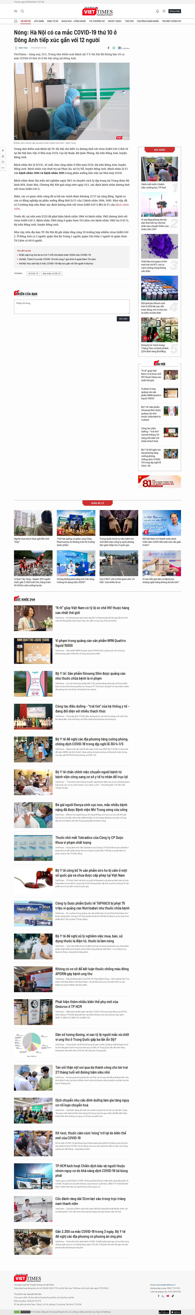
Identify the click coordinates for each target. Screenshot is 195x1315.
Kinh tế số (52, 21)
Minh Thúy (23, 48)
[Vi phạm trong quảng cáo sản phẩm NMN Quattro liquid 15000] (171, 393)
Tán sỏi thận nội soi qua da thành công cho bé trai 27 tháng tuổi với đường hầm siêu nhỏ (91, 1069)
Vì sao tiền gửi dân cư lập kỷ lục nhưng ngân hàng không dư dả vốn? (160, 581)
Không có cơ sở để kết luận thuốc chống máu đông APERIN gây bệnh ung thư (92, 971)
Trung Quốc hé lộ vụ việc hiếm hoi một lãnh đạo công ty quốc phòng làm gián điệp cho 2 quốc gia (117, 542)
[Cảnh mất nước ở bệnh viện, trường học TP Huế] (159, 169)
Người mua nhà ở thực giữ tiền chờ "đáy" (31, 540)
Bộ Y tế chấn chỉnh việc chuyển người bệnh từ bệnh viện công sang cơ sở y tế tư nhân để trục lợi (91, 774)
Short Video (114, 21)
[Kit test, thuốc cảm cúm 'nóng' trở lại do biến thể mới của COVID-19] (33, 1143)
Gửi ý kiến (123, 319)
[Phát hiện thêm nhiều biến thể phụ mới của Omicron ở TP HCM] (33, 1012)
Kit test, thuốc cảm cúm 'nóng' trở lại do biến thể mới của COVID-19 (90, 1135)
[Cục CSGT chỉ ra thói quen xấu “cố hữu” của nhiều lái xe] (119, 563)
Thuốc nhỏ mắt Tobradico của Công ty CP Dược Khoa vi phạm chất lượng (89, 840)
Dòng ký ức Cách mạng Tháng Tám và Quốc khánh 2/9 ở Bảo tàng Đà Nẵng (155, 348)
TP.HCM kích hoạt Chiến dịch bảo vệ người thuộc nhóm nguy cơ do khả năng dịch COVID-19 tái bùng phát (91, 1170)
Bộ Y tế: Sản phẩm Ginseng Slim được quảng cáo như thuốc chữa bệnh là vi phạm (151, 413)
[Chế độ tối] (164, 11)
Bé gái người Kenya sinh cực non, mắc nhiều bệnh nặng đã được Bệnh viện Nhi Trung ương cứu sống (91, 807)
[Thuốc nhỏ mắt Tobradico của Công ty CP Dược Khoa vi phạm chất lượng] (33, 848)
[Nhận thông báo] (157, 11)
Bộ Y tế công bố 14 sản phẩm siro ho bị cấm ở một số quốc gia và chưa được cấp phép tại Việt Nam (91, 872)
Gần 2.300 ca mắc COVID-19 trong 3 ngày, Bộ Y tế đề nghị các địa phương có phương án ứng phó (90, 1233)
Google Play (176, 1312)
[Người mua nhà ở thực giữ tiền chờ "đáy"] (33, 523)
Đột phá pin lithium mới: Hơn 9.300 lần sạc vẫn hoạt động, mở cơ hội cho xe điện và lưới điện (154, 308)
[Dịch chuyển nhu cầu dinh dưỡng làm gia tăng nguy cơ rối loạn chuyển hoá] (33, 1110)
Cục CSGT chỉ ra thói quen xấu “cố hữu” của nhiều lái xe (117, 581)
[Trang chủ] (15, 21)
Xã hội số (26, 21)
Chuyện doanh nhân (148, 21)
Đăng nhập (175, 11)
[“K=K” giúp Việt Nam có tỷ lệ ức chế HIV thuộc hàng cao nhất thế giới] (171, 375)
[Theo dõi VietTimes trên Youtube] (168, 1296)
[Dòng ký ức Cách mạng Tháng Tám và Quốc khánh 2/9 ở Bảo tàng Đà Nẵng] (159, 330)
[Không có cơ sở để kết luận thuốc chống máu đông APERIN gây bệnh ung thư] (33, 979)
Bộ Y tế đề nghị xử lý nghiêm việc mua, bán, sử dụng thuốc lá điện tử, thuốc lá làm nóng (89, 938)
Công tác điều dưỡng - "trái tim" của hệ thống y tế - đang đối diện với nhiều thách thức (150, 435)
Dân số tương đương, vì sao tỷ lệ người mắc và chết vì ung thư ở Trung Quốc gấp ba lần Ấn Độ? (92, 1036)
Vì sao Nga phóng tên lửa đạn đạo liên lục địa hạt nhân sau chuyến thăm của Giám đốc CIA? (155, 224)
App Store (164, 1312)
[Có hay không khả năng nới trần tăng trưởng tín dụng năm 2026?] (76, 563)
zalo (163, 1296)
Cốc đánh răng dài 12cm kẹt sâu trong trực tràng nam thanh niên (90, 1201)
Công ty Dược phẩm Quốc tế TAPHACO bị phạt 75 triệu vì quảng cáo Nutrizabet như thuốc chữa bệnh (92, 905)
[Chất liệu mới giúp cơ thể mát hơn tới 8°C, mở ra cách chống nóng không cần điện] (159, 246)
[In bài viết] (113, 48)
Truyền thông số (171, 21)
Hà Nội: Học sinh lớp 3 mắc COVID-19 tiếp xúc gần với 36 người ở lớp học (56, 263)
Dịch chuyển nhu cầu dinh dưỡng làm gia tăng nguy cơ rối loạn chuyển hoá (92, 1102)
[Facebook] (108, 48)
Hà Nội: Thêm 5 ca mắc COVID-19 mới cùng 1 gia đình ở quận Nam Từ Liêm (57, 259)
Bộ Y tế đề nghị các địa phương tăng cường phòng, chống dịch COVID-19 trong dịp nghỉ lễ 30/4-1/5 (151, 457)
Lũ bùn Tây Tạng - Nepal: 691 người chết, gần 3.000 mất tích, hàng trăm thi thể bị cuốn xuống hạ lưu (32, 582)
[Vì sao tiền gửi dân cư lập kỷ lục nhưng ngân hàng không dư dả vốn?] (161, 563)
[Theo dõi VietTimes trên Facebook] (158, 1296)
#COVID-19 (33, 274)
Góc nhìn (39, 21)
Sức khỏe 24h (25, 600)
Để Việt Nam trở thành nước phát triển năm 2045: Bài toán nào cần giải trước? (161, 542)
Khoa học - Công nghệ (74, 21)
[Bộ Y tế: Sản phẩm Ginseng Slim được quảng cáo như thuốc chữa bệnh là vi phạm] (171, 411)
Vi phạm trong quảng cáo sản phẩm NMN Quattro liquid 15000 (151, 393)
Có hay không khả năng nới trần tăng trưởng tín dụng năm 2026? (75, 581)
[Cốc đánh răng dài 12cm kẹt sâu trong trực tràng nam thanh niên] (33, 1209)
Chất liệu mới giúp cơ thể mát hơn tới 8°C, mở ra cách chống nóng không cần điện (154, 266)
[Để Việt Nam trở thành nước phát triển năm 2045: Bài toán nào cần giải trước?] (161, 523)
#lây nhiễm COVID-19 (52, 274)
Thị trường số (97, 21)
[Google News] (124, 48)
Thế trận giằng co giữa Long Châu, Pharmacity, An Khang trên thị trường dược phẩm (76, 542)
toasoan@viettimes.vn (165, 1285)
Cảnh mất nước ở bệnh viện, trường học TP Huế (153, 186)
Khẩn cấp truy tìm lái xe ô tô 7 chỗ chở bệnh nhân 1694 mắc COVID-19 (55, 255)
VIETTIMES (97, 11)
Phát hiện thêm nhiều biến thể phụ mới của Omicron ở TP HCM (86, 1004)
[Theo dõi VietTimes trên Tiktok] (172, 1296)
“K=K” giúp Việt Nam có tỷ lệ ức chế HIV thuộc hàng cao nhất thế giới (151, 375)
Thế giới (129, 21)
